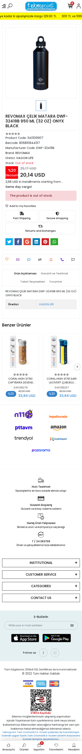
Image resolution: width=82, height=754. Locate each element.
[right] (77, 367)
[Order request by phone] (63, 259)
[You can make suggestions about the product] (74, 259)
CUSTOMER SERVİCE (41, 574)
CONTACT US (41, 598)
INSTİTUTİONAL (41, 563)
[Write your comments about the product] (30, 259)
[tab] (25, 273)
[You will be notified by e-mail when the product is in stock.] (52, 259)
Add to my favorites (22, 206)
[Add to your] (41, 259)
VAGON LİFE (46, 304)
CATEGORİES (41, 586)
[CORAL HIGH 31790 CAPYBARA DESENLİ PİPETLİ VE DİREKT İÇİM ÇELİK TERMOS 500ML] (20, 353)
